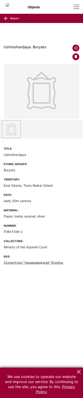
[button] (78, 371)
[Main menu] (76, 6)
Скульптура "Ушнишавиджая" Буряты (33, 262)
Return (14, 18)
